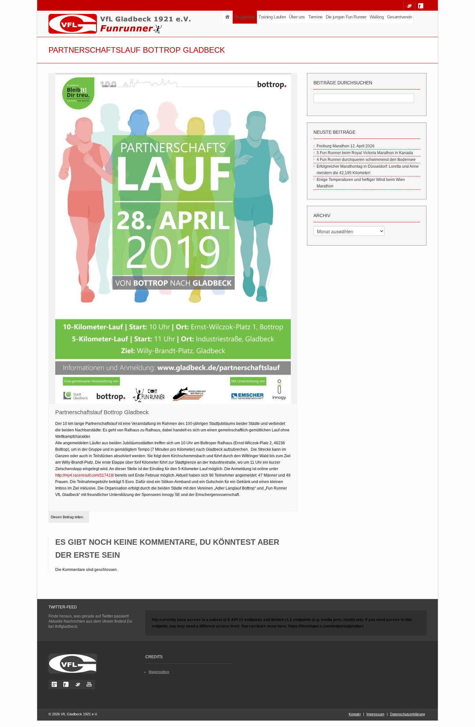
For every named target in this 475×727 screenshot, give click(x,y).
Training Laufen (272, 17)
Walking (377, 17)
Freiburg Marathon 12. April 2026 (346, 146)
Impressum (375, 714)
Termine (315, 17)
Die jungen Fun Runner (346, 17)
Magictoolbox (159, 672)
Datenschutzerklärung (407, 714)
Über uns (297, 17)
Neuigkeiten (244, 17)
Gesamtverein (399, 17)
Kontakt (355, 714)
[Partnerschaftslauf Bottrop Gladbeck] (172, 238)
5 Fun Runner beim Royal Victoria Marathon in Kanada (365, 153)
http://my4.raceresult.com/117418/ (84, 475)
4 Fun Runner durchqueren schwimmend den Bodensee (366, 159)
